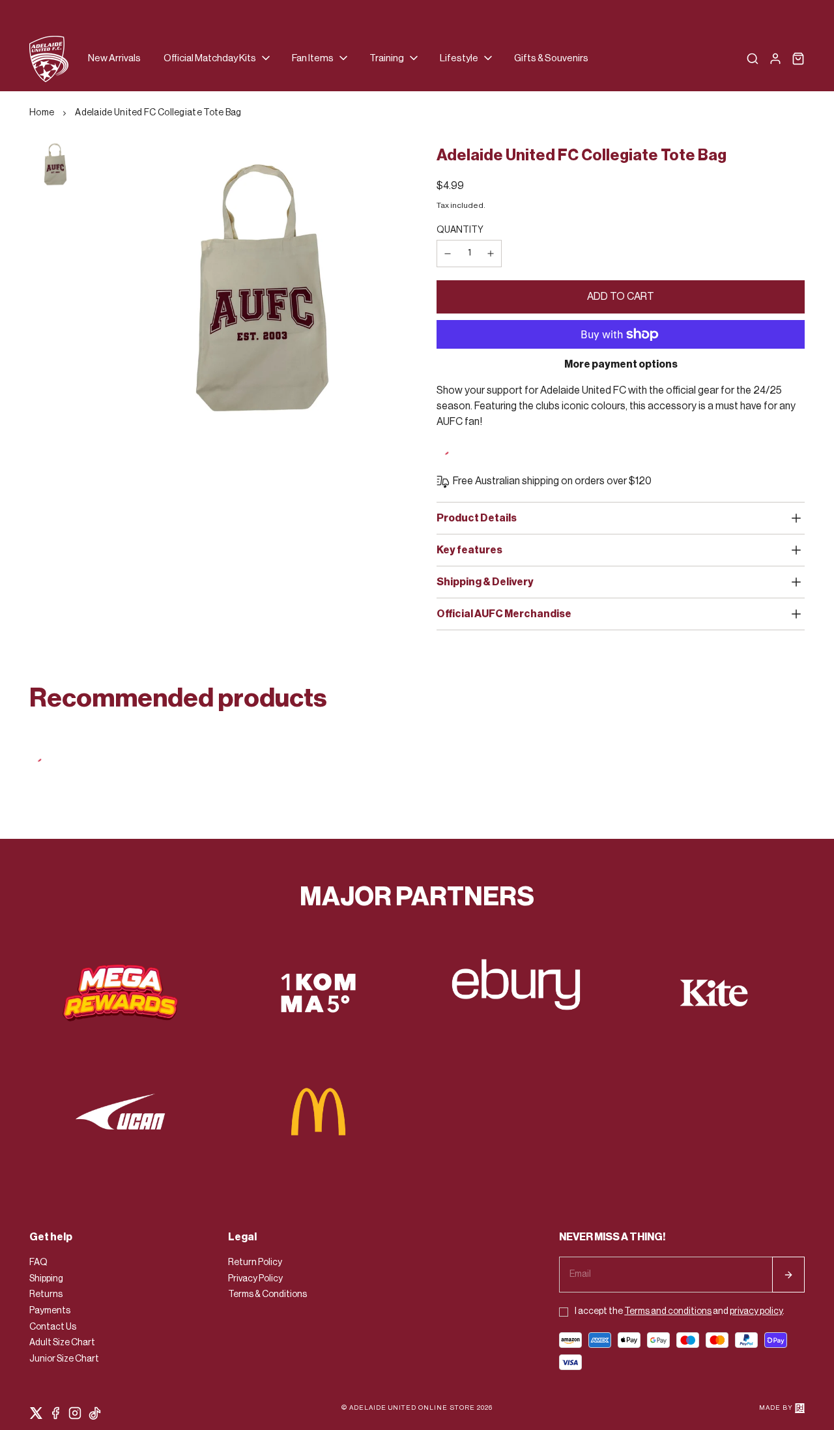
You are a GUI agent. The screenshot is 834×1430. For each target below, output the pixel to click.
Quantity (460, 230)
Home (41, 112)
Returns (46, 1294)
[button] (218, 58)
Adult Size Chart (62, 1342)
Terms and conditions (668, 1311)
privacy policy (756, 1311)
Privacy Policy (255, 1278)
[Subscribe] (788, 1274)
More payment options (621, 364)
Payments (49, 1310)
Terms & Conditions (267, 1294)
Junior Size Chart (64, 1359)
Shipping (46, 1278)
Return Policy (255, 1262)
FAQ (38, 1262)
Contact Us (52, 1327)
